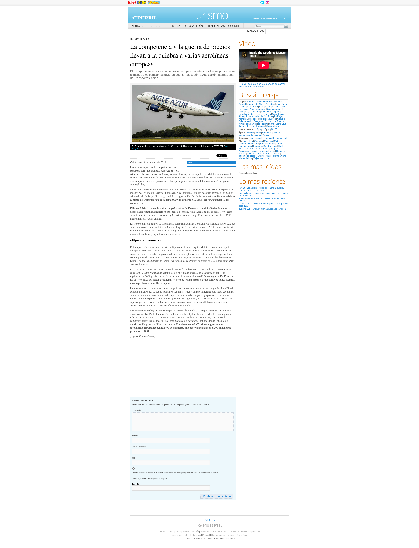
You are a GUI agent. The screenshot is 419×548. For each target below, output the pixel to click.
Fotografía (258, 146)
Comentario (136, 410)
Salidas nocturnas (255, 153)
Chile (261, 106)
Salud (268, 153)
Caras (178, 531)
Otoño (258, 132)
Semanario (205, 531)
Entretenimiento (267, 143)
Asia (278, 104)
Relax (272, 151)
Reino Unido (251, 124)
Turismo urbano (278, 156)
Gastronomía (270, 146)
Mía (197, 531)
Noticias (138, 26)
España (276, 111)
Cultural (277, 141)
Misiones (253, 119)
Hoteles (281, 146)
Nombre (136, 435)
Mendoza (243, 119)
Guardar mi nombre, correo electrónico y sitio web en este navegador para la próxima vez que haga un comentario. (176, 472)
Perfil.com (144, 18)
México (262, 119)
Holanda (249, 116)
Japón (263, 116)
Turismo (209, 14)
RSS (186, 535)
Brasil (284, 104)
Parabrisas (246, 531)
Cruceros (268, 141)
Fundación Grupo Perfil (237, 535)
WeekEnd (235, 531)
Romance (280, 151)
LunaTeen (256, 531)
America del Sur (264, 101)
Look (213, 531)
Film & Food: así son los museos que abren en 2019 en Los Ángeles (262, 85)
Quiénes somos (218, 535)
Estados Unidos (246, 114)
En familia (267, 138)
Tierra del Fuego (246, 126)
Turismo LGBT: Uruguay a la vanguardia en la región (262, 209)
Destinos (154, 26)
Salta (271, 124)
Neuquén (271, 119)
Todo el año (278, 132)
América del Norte (255, 104)
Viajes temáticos (261, 158)
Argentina (172, 26)
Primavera (267, 132)
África (278, 126)
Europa (258, 114)
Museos (253, 148)
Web (133, 458)
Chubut (275, 106)
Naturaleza (264, 148)
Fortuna (170, 531)
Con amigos (255, 138)
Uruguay (270, 126)
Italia (257, 116)
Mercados (243, 148)
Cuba (241, 111)
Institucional (177, 535)
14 (268, 129)
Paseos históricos (259, 151)
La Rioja (278, 116)
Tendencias (216, 26)
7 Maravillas (254, 31)
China (268, 106)
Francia (267, 114)
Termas (276, 153)
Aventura (248, 141)
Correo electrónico (140, 446)
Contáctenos (195, 535)
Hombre (185, 531)
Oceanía (281, 119)
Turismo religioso (247, 156)
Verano (265, 135)
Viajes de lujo (245, 158)
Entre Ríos (266, 111)
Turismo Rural (263, 156)
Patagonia (258, 121)
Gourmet (235, 26)
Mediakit (206, 535)
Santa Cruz (281, 124)
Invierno (250, 132)
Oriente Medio (245, 121)
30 (276, 129)
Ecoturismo (253, 143)
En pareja (277, 138)
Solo (286, 138)
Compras (258, 141)
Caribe (243, 106)
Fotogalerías (194, 26)
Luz (192, 531)
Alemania (251, 101)
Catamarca (252, 106)
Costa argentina (274, 109)
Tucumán (260, 126)
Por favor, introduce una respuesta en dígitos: (149, 478)
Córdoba (256, 111)
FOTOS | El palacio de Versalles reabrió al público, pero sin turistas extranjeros (261, 189)
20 (272, 129)
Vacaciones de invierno (250, 135)
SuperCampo (223, 531)
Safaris (242, 153)
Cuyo (247, 111)
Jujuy (270, 116)
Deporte (242, 143)
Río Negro (263, 124)
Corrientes (261, 109)
